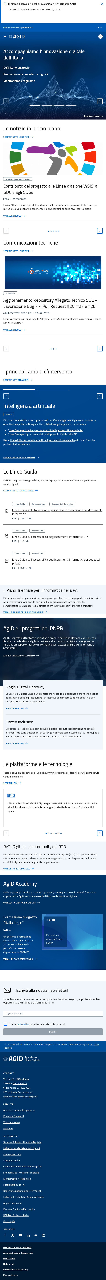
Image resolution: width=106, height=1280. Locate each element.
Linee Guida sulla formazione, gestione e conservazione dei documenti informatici (57, 512)
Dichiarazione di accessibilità (17, 1247)
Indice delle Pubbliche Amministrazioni (23, 1197)
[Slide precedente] (6, 101)
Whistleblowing (11, 1122)
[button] (102, 4)
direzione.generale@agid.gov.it (23, 1096)
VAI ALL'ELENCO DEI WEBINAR (18, 959)
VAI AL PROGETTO (15, 708)
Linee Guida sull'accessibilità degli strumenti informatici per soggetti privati (56, 561)
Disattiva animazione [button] (93, 116)
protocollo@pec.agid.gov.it (20, 1092)
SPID (11, 795)
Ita (97, 27)
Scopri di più (10, 783)
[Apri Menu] (5, 36)
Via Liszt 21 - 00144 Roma (16, 1079)
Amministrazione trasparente (19, 1110)
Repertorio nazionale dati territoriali (22, 1191)
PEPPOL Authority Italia (16, 1215)
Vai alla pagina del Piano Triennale (23, 612)
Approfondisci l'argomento (19, 457)
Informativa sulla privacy (15, 1269)
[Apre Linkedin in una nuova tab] (28, 1235)
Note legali (8, 1264)
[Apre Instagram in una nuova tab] (43, 1235)
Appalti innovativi (12, 1203)
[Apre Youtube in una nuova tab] (20, 1235)
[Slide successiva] (100, 101)
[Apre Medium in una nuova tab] (36, 1235)
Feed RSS (8, 1128)
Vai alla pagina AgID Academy (19, 902)
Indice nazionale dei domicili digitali (21, 1148)
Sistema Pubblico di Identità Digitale (22, 1142)
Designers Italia (11, 1160)
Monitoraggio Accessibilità (17, 1179)
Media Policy (9, 1258)
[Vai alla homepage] (17, 36)
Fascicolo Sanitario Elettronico (19, 1209)
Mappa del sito (10, 1275)
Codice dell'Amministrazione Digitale (22, 1166)
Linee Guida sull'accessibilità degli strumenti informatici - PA (50, 537)
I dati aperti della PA (14, 1185)
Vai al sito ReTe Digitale (16, 868)
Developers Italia (12, 1154)
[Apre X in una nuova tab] (12, 1235)
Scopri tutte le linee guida (18, 490)
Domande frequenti (13, 1116)
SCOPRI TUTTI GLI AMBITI (15, 380)
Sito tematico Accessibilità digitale (21, 1172)
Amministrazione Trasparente (18, 1253)
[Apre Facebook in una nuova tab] (5, 1235)
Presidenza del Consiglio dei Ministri (18, 27)
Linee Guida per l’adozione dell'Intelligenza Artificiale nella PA (42, 440)
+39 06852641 (20, 1083)
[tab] (35, 106)
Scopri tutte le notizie (16, 137)
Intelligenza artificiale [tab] (29, 405)
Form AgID (9, 1221)
